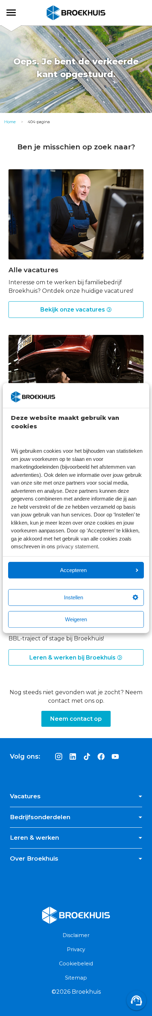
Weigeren (76, 619)
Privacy (76, 949)
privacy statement (77, 546)
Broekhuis (17, 12)
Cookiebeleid (76, 963)
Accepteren (73, 570)
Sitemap (76, 978)
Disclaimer (76, 935)
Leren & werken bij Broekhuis (73, 657)
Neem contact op (76, 718)
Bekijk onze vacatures (73, 309)
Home (10, 121)
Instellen (73, 597)
